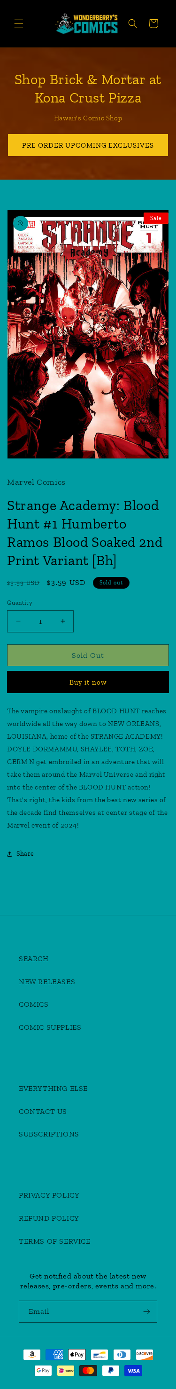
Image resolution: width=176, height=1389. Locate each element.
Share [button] (25, 854)
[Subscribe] (146, 1312)
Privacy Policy (49, 1195)
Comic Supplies (50, 1027)
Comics (34, 1004)
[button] (18, 23)
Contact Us (43, 1111)
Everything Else (53, 1088)
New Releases (47, 981)
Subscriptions (49, 1133)
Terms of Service (55, 1241)
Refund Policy (49, 1218)
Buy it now (88, 682)
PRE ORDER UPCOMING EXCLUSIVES (88, 145)
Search (34, 958)
